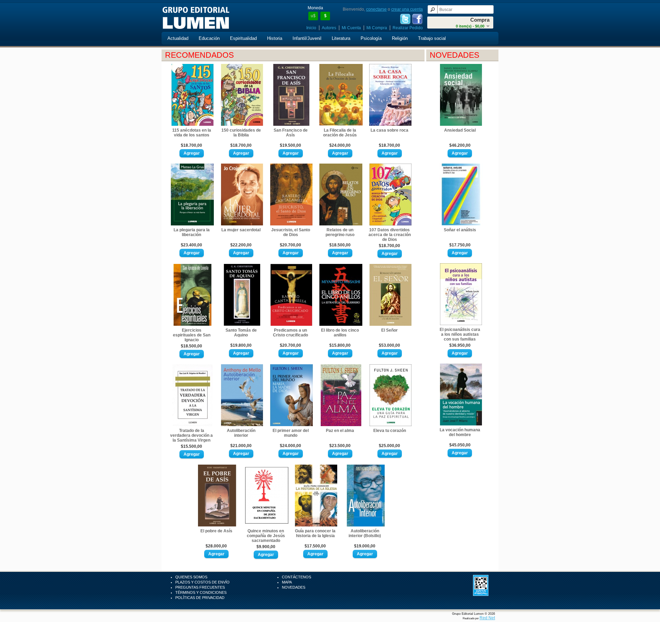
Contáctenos (296, 577)
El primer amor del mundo (291, 433)
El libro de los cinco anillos (340, 332)
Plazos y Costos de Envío (202, 582)
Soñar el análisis (460, 229)
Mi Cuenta (351, 27)
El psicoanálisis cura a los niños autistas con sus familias (460, 334)
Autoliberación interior (241, 433)
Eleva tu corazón (389, 430)
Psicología (371, 38)
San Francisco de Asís (291, 132)
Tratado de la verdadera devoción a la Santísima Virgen (191, 435)
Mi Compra (376, 27)
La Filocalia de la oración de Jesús (340, 132)
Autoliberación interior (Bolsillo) (365, 533)
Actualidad (177, 38)
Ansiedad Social (460, 130)
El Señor (389, 330)
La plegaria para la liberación (192, 232)
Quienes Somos (191, 577)
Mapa (287, 582)
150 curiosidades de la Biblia (241, 132)
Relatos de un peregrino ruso (340, 232)
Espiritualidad (243, 38)
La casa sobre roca (389, 130)
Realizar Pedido (408, 27)
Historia (274, 38)
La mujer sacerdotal (241, 229)
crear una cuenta (407, 9)
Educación (209, 38)
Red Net (487, 617)
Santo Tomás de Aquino (241, 332)
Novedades (293, 587)
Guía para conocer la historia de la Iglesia (315, 533)
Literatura (341, 38)
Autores (329, 27)
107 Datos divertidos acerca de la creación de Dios (389, 234)
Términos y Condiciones (201, 592)
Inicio (311, 27)
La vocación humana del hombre (460, 432)
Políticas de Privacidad (199, 598)
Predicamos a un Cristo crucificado (290, 332)
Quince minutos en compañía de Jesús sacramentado (266, 536)
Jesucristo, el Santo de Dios (290, 232)
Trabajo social (432, 38)
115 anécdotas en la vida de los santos (191, 132)
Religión (400, 38)
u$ (313, 15)
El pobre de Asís (216, 531)
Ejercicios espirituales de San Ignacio (191, 335)
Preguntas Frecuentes (200, 587)
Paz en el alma (340, 430)
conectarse (376, 9)
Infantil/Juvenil (307, 38)
